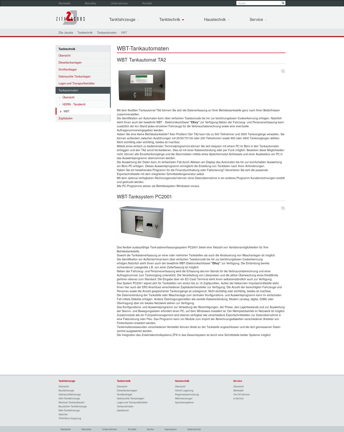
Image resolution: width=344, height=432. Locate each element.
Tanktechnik (170, 19)
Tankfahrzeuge (123, 19)
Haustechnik (215, 19)
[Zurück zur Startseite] (70, 17)
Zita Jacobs (66, 32)
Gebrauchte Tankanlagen (75, 76)
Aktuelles (90, 3)
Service (257, 19)
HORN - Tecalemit (74, 104)
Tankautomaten (107, 32)
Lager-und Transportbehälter (77, 83)
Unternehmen (119, 3)
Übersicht (64, 55)
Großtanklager (68, 69)
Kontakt (147, 3)
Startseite (64, 3)
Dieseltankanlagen (70, 62)
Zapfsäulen (66, 118)
